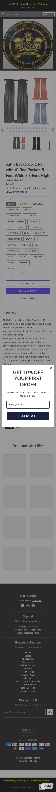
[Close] (50, 368)
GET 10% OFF (28, 416)
